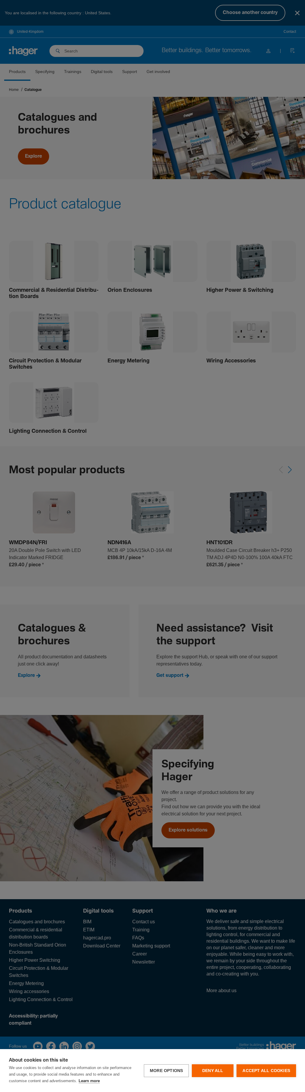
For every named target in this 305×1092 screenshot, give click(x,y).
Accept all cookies (266, 1070)
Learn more (89, 1081)
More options (166, 1070)
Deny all (212, 1070)
